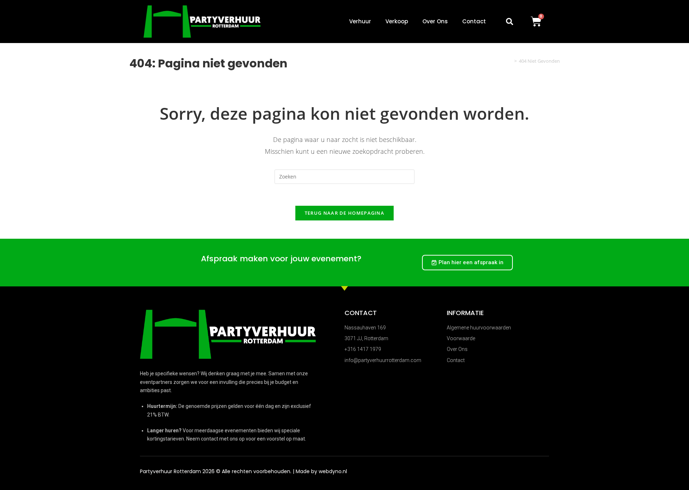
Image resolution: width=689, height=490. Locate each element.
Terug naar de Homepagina (344, 213)
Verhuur (360, 21)
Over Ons (435, 21)
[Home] (510, 61)
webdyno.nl (333, 471)
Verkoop (396, 21)
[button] (509, 21)
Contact (474, 21)
